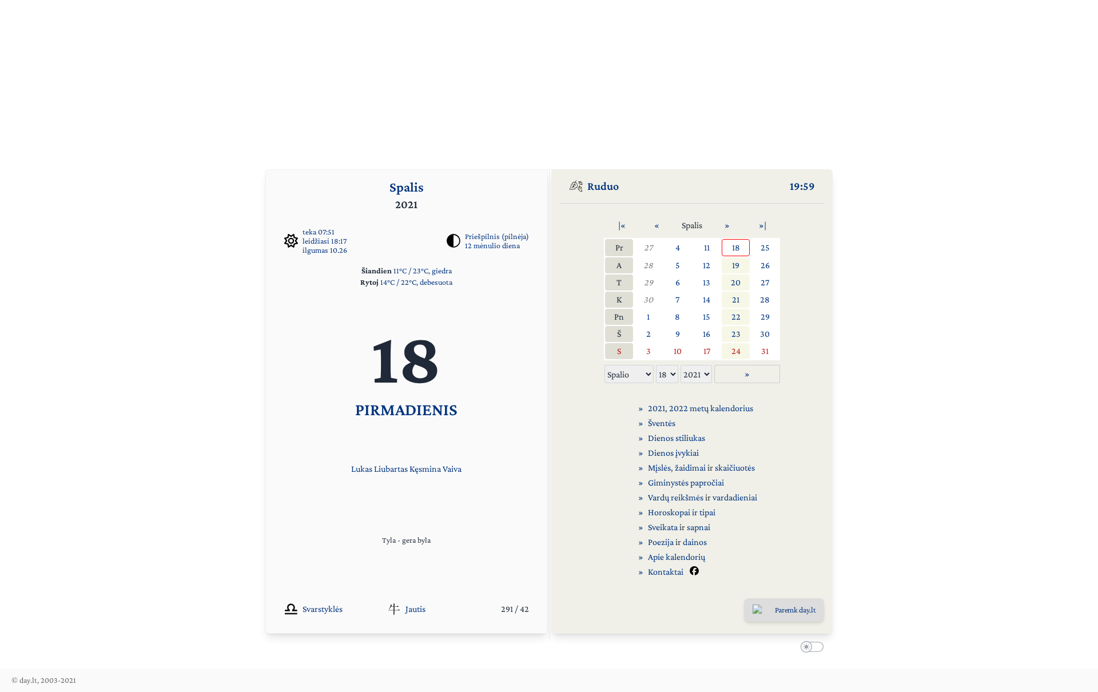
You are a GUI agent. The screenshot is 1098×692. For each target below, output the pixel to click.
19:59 (802, 186)
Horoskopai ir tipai (681, 512)
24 (736, 351)
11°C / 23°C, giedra (422, 270)
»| (762, 225)
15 (706, 316)
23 (736, 334)
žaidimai (690, 467)
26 (765, 265)
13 (706, 282)
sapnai (698, 527)
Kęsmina (425, 469)
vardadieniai (735, 497)
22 (736, 316)
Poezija (661, 542)
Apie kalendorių (676, 557)
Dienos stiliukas (676, 438)
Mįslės (659, 467)
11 (707, 247)
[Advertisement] (549, 80)
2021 (656, 408)
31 (765, 351)
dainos (695, 542)
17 (706, 351)
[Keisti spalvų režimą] (810, 648)
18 (736, 247)
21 (735, 299)
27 (648, 247)
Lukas (361, 469)
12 (706, 265)
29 (648, 282)
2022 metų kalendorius (711, 408)
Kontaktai (665, 571)
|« (622, 225)
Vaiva (452, 469)
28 (648, 265)
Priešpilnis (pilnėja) (497, 236)
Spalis (406, 186)
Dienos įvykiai (673, 453)
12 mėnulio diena (492, 245)
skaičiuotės (735, 467)
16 (706, 334)
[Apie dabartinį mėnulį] (453, 241)
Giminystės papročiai (686, 482)
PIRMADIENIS (406, 409)
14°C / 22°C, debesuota (416, 282)
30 (648, 299)
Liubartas (391, 469)
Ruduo (603, 186)
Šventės (661, 423)
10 (678, 351)
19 (735, 265)
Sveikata (663, 527)
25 (765, 247)
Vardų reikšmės (675, 497)
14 (706, 299)
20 (736, 282)
